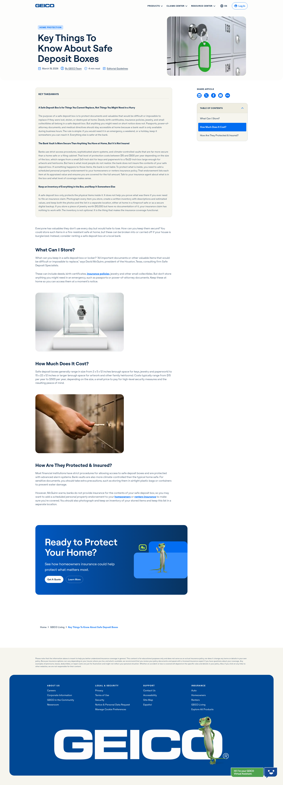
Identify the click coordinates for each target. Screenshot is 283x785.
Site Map (148, 699)
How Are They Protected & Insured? (219, 135)
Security (99, 699)
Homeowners (198, 695)
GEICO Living (57, 627)
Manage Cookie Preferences (110, 709)
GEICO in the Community (60, 699)
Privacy (99, 690)
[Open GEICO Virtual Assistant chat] (247, 772)
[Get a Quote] (54, 579)
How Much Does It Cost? (213, 126)
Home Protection (50, 27)
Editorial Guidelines (117, 68)
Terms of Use (102, 695)
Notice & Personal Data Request (112, 704)
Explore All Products (202, 709)
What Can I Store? (210, 118)
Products (154, 6)
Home (43, 627)
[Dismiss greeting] (261, 770)
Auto (194, 690)
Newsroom (53, 704)
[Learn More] (74, 579)
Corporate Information (59, 695)
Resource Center (201, 6)
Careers (51, 690)
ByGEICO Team (73, 68)
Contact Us (149, 690)
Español (147, 704)
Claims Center (175, 6)
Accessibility (150, 695)
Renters (195, 699)
